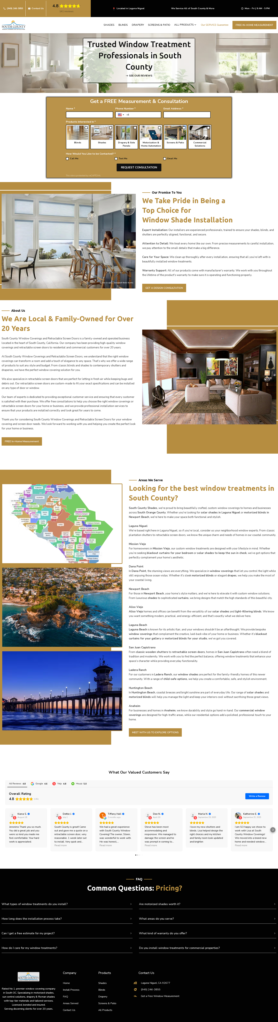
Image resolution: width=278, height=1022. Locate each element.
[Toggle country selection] (121, 115)
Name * (70, 108)
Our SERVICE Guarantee (214, 25)
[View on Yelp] (12, 815)
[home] (14, 25)
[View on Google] (102, 815)
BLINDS (123, 25)
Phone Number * (125, 108)
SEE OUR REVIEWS (140, 75)
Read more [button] (60, 845)
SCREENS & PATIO (159, 25)
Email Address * (173, 108)
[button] (185, 25)
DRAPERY (138, 25)
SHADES (109, 25)
